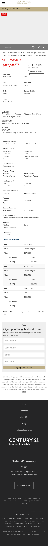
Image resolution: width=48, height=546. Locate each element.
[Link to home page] (24, 3)
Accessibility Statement (16, 501)
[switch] (33, 47)
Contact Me (24, 485)
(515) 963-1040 (16, 472)
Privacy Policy (31, 498)
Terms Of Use (14, 498)
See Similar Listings (36, 72)
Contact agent (7, 47)
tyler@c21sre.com (30, 474)
